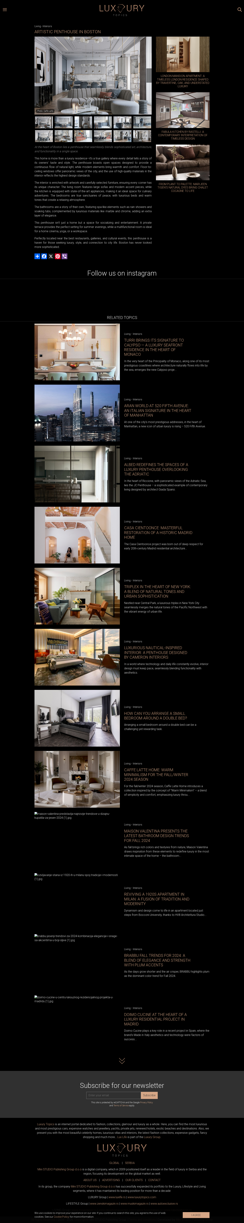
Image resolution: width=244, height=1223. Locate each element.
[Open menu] (5, 10)
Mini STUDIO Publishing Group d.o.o (60, 1169)
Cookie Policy (61, 1216)
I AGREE (196, 1215)
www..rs (117, 1197)
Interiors (47, 26)
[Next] (149, 75)
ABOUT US (90, 1180)
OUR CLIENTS (134, 1180)
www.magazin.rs (104, 1203)
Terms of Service (121, 1105)
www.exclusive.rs (164, 1203)
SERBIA (130, 1163)
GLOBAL (114, 1163)
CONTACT (154, 1180)
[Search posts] (240, 10)
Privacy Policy (146, 1102)
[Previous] (37, 75)
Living (37, 26)
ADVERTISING (111, 1180)
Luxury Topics (45, 1124)
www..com (142, 1197)
